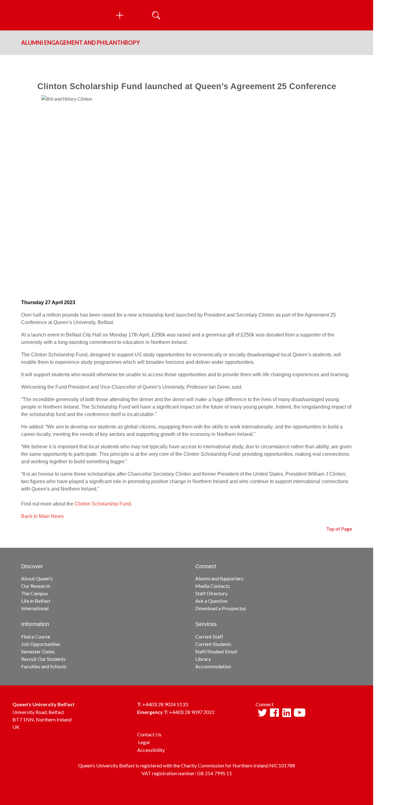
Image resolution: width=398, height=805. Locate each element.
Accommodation (213, 666)
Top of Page (339, 529)
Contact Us (149, 734)
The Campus (34, 593)
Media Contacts (212, 586)
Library (203, 659)
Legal (144, 742)
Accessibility (151, 750)
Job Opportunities (40, 644)
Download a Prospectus (220, 608)
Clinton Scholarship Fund (103, 503)
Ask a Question (211, 601)
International (35, 608)
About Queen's (37, 578)
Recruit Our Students (43, 659)
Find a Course (35, 636)
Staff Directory (211, 593)
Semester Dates (38, 651)
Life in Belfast (35, 601)
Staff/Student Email (216, 651)
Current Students (213, 644)
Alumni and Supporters (219, 578)
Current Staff (209, 636)
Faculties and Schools (44, 666)
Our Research (35, 586)
